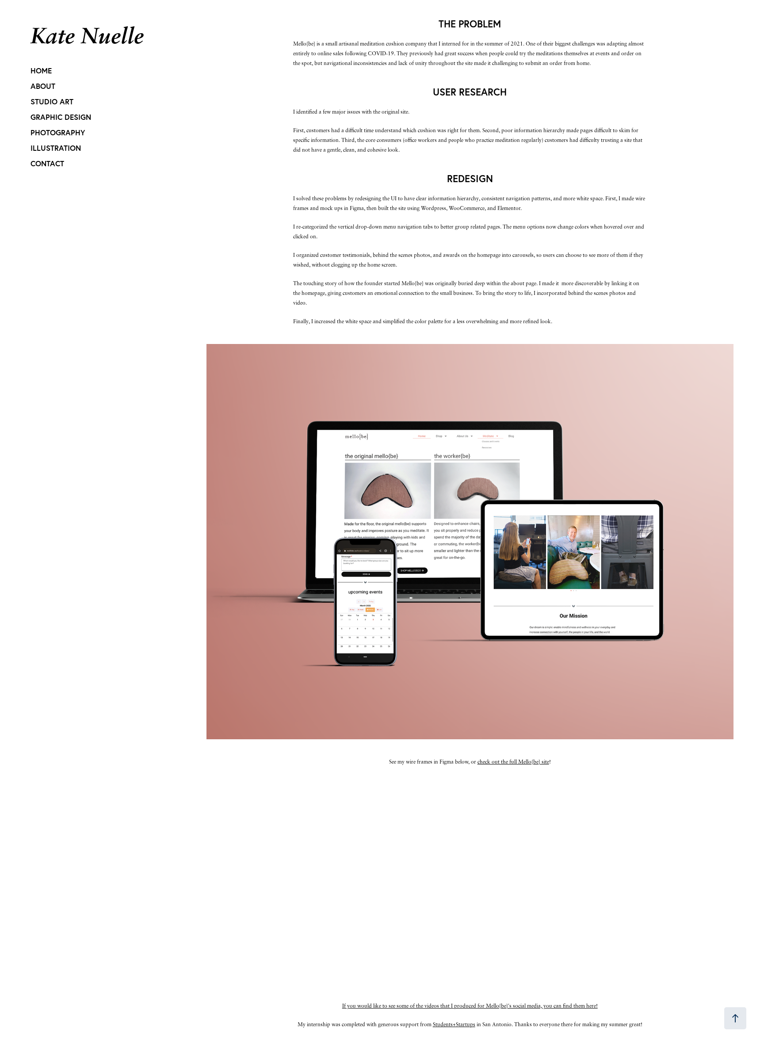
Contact (47, 163)
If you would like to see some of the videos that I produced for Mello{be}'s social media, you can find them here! (470, 1005)
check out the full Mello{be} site (513, 761)
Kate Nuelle (87, 35)
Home (41, 70)
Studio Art (52, 101)
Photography (58, 132)
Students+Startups (454, 1024)
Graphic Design (61, 117)
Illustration (56, 148)
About (43, 86)
